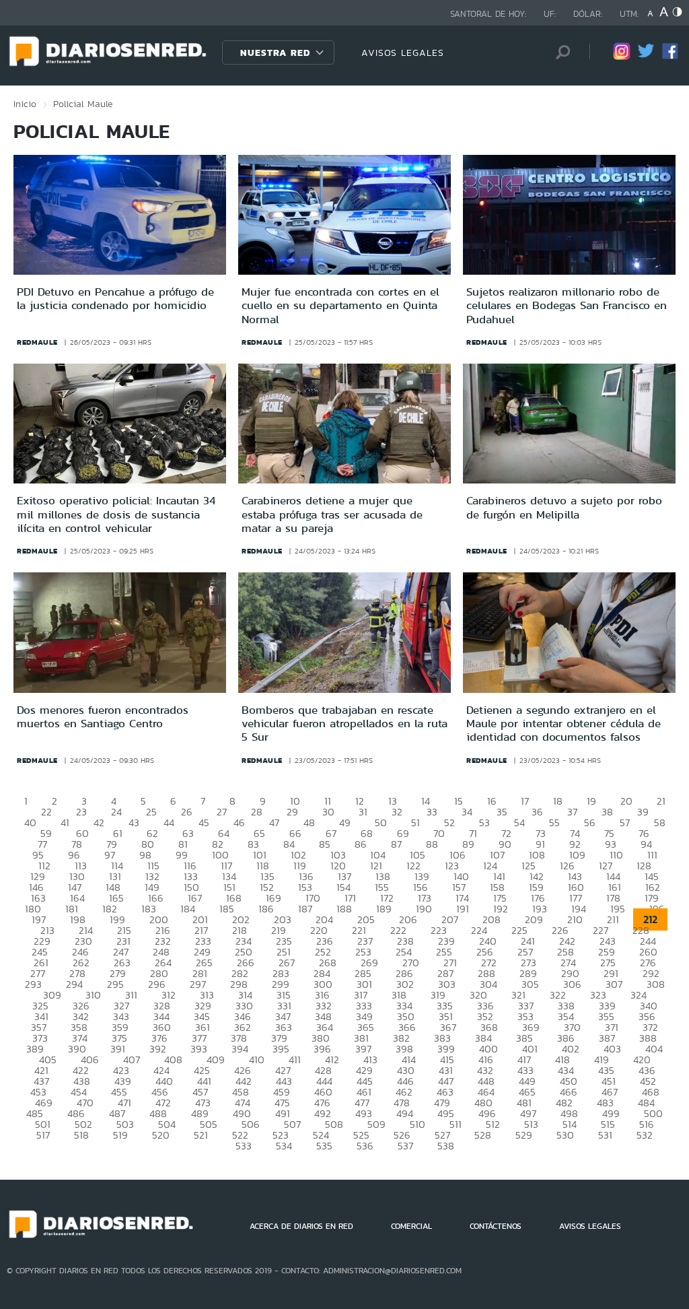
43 (134, 822)
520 (161, 1135)
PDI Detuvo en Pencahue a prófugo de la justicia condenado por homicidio (115, 298)
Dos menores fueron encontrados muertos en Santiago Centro (102, 716)
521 (201, 1135)
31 (363, 812)
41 (65, 822)
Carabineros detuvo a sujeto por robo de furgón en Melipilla (564, 507)
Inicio (24, 103)
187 (305, 909)
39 (643, 812)
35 (502, 812)
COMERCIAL (411, 1226)
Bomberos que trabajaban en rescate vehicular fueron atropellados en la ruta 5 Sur (344, 723)
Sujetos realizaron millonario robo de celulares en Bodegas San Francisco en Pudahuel (566, 305)
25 (151, 812)
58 (659, 822)
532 (645, 1135)
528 (482, 1135)
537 (405, 1146)
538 (445, 1146)
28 (256, 812)
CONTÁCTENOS (495, 1226)
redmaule (37, 342)
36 (537, 812)
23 (81, 812)
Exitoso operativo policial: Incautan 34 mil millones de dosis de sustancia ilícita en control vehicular (116, 514)
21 (661, 801)
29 (292, 812)
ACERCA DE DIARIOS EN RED (301, 1226)
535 (324, 1146)
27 (222, 812)
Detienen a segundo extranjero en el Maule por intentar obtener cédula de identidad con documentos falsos (563, 723)
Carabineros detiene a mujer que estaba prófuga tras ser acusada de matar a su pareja (332, 514)
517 (43, 1135)
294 (74, 984)
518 (81, 1135)
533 (243, 1146)
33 (432, 812)
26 (186, 812)
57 (625, 822)
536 (365, 1146)
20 (626, 801)
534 (284, 1146)
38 (607, 812)
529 (523, 1135)
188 (344, 909)
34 (467, 812)
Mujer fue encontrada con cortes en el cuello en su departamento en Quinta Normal (340, 305)
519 (120, 1135)
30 (328, 812)
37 (572, 812)
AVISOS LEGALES (402, 52)
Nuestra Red (275, 52)
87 (396, 844)
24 (116, 812)
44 (169, 822)
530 (565, 1135)
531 (605, 1135)
